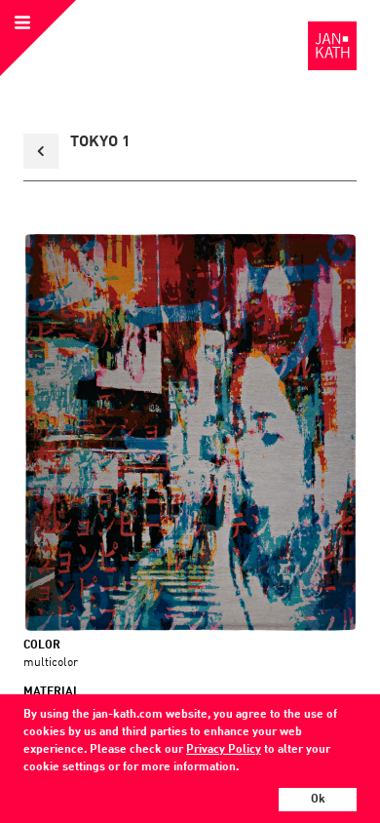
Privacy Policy (223, 750)
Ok (318, 799)
